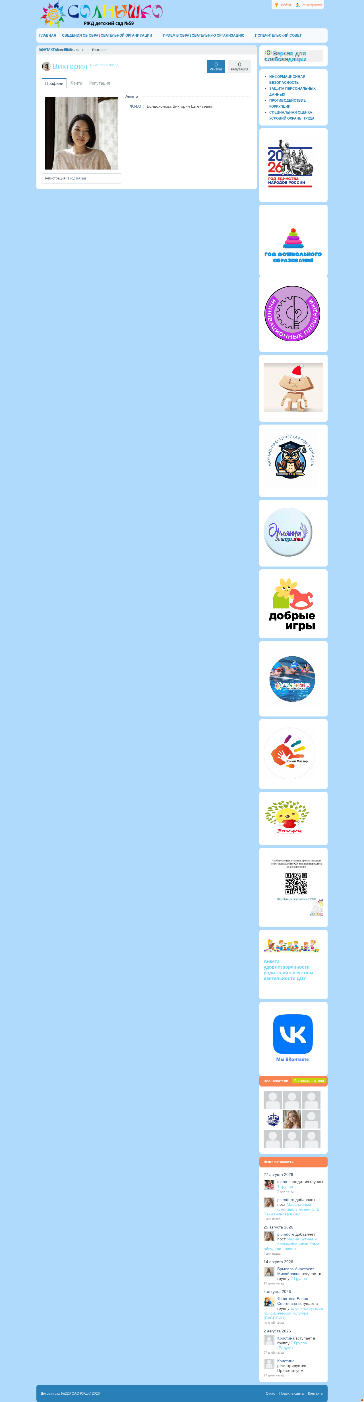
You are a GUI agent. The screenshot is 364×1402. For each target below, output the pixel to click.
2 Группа (299, 1278)
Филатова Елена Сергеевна (292, 1301)
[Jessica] (311, 1146)
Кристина (286, 1338)
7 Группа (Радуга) (292, 1345)
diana (282, 1181)
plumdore (285, 1199)
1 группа (285, 1186)
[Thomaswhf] (311, 1107)
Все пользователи (309, 1081)
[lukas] (292, 1107)
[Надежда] (273, 1146)
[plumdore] (292, 1127)
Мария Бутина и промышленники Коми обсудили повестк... (291, 1244)
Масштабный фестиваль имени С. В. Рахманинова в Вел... (292, 1209)
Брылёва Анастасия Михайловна (296, 1271)
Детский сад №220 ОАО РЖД (64, 1393)
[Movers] (273, 1127)
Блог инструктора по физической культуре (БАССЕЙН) (293, 1313)
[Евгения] (311, 1127)
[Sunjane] (292, 1146)
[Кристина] (273, 1107)
